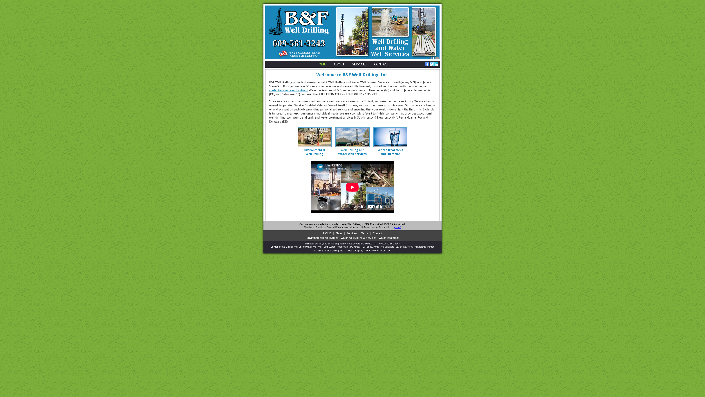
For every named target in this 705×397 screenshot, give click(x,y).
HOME (327, 233)
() (397, 227)
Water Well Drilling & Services (358, 237)
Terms (365, 233)
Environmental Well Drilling (322, 237)
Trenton (430, 247)
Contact (381, 64)
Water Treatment (389, 237)
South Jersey (406, 247)
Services (359, 64)
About (339, 64)
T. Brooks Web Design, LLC (377, 250)
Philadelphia (419, 247)
